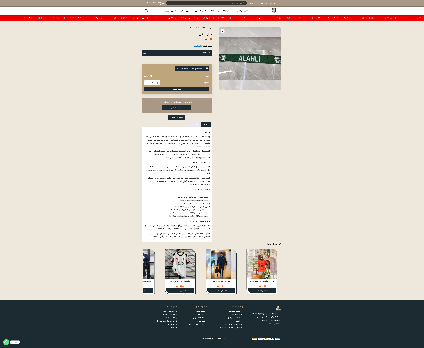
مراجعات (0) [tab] (194, 124)
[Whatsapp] (6, 342)
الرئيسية (209, 27)
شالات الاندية (200, 27)
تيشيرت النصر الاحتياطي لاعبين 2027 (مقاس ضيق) (180, 282)
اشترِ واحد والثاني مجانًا (240, 10)
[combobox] (206, 3)
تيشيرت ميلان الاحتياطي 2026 (221, 281)
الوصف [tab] (206, 124)
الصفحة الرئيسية (258, 10)
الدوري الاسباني (200, 10)
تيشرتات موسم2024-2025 (219, 10)
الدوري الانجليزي (170, 10)
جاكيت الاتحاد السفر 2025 (262, 281)
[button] (223, 31)
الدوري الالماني (185, 10)
